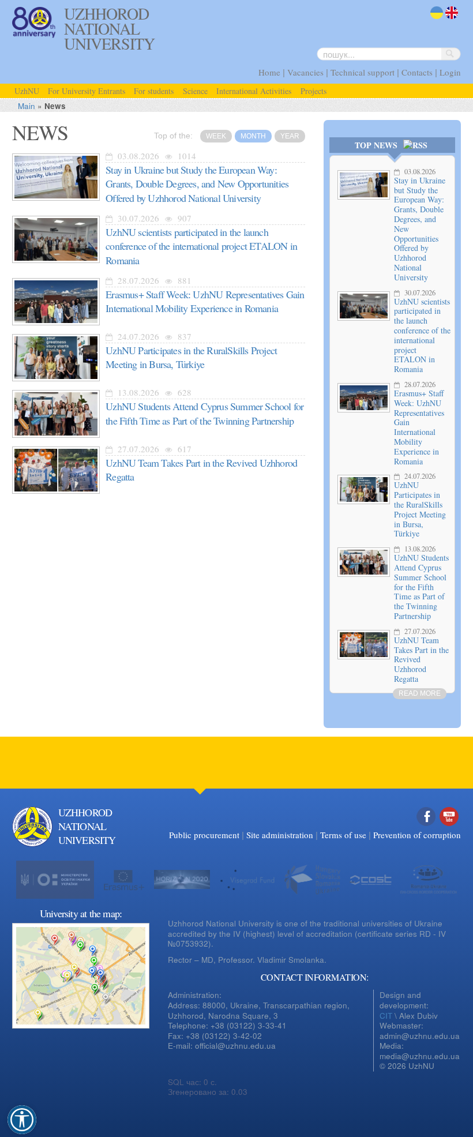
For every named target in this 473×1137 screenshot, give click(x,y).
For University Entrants (86, 90)
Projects (313, 90)
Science (195, 90)
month (253, 136)
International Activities (253, 90)
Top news (376, 145)
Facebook (426, 828)
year (289, 136)
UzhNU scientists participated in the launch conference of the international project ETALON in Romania (422, 335)
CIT (386, 1015)
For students (154, 90)
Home (269, 72)
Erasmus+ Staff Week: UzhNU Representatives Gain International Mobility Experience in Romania (419, 427)
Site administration (279, 834)
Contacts (417, 72)
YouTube (449, 828)
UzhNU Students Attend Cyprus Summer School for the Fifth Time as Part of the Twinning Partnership (421, 586)
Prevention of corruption (417, 834)
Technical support (363, 72)
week (216, 136)
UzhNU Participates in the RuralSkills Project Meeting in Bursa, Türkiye (420, 509)
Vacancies (305, 72)
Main (26, 105)
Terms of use (343, 834)
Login (450, 72)
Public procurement (204, 834)
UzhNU (26, 90)
